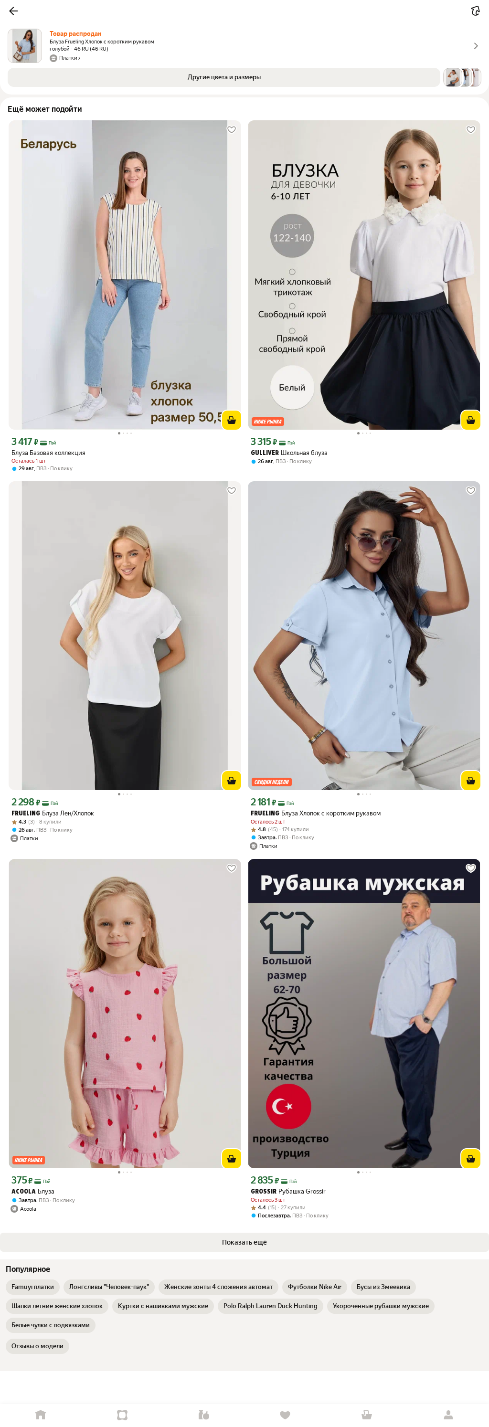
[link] (33, 1287)
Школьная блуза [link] (289, 452)
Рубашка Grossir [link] (288, 1191)
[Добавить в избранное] (231, 130)
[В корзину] (231, 420)
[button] (13, 11)
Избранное (285, 1415)
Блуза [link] (32, 1191)
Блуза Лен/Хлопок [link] (52, 813)
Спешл (122, 1415)
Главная (41, 1415)
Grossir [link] (263, 1192)
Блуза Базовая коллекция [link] (48, 452)
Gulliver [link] (265, 453)
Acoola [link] (23, 1192)
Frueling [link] (25, 814)
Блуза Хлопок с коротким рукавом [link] (316, 813)
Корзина (367, 1415)
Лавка (203, 1415)
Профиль (448, 1415)
